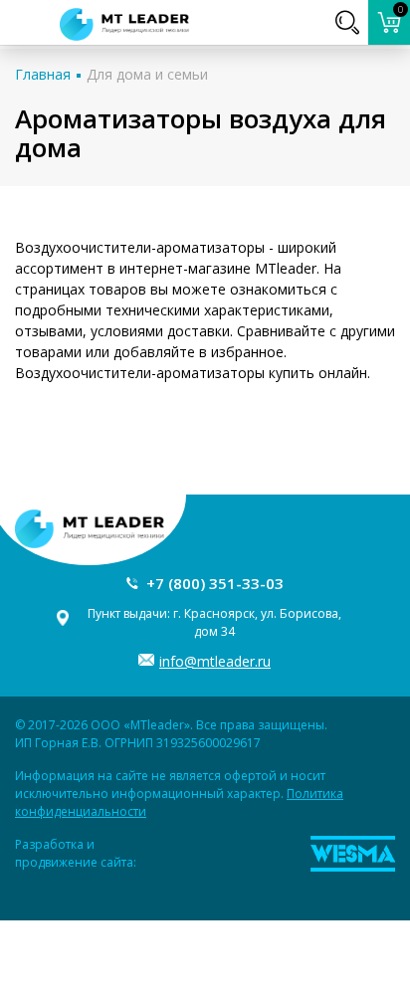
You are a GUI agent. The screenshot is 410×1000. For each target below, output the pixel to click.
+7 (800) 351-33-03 (215, 583)
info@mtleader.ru (215, 661)
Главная (43, 74)
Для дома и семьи (147, 74)
